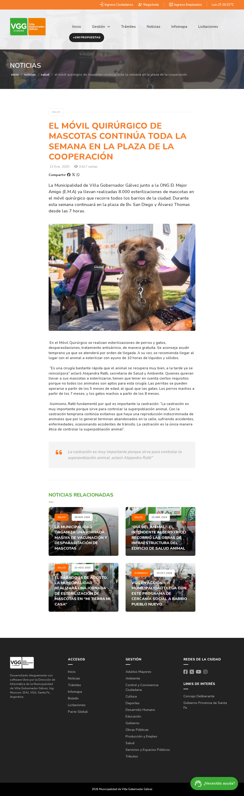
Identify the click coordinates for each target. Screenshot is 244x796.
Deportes (133, 703)
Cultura (131, 696)
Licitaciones (208, 26)
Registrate (148, 4)
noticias (30, 74)
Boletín (73, 698)
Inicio (76, 26)
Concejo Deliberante (198, 696)
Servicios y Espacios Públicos (148, 749)
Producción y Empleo (141, 736)
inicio (15, 74)
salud (45, 74)
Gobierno (132, 723)
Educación (133, 716)
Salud (130, 743)
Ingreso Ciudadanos (116, 4)
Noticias (153, 26)
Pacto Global (78, 711)
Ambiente (133, 678)
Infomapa (179, 26)
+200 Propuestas (86, 37)
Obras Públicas (137, 730)
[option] (122, 277)
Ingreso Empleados (185, 4)
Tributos (132, 756)
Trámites (128, 26)
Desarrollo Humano (140, 710)
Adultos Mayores (138, 671)
